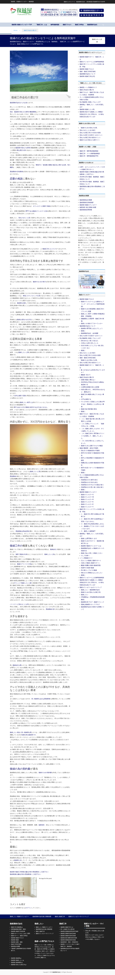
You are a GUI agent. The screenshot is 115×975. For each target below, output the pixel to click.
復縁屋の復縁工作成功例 (18, 931)
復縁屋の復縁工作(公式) (87, 76)
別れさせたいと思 (24, 218)
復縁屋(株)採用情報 (86, 210)
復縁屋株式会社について (87, 74)
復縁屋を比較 (21, 303)
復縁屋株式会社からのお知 (18, 102)
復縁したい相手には (26, 402)
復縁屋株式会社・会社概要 (89, 333)
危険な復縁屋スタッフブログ (90, 604)
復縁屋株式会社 (80, 2)
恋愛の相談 (16, 178)
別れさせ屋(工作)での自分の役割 (90, 132)
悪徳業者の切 (50, 609)
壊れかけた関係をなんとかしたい (92, 572)
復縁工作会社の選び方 (87, 90)
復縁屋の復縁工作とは (67, 927)
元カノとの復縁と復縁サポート (91, 560)
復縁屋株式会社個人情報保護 (42, 916)
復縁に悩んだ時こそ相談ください (92, 553)
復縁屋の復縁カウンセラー (88, 205)
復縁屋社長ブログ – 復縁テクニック (92, 602)
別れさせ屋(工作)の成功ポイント (90, 137)
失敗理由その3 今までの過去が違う (92, 485)
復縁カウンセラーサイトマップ (78, 916)
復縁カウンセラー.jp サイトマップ (91, 587)
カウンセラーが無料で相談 (41, 206)
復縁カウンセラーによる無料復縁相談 (92, 61)
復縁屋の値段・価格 (16, 942)
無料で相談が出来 (21, 554)
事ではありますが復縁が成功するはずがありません (30, 407)
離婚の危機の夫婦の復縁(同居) (91, 565)
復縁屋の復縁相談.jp (17, 962)
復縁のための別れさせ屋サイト (90, 140)
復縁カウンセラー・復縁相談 (25, 1)
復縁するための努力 (39, 281)
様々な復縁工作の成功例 (67, 929)
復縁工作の (16, 545)
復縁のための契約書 (45, 772)
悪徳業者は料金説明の (23, 531)
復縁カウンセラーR (87, 499)
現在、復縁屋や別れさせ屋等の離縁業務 (23, 112)
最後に (83, 331)
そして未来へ (85, 555)
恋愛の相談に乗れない (88, 379)
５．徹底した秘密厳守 (88, 531)
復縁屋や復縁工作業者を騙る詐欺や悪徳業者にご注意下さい (29, 872)
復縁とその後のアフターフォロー (92, 323)
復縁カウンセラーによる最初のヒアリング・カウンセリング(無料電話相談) (92, 304)
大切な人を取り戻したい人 (89, 343)
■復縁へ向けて (86, 375)
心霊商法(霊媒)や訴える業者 (90, 387)
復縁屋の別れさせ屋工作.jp (18, 964)
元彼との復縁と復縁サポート (90, 563)
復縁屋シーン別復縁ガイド (88, 87)
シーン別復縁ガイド (86, 558)
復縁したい (84, 594)
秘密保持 (41, 825)
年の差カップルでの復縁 (89, 570)
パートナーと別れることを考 (19, 604)
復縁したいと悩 (49, 554)
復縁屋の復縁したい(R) (87, 109)
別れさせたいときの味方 (87, 130)
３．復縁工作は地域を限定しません (92, 524)
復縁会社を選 (17, 665)
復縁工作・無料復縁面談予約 (89, 156)
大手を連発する (86, 399)
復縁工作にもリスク (49, 249)
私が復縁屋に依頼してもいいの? (90, 102)
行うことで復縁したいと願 (22, 583)
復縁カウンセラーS (87, 494)
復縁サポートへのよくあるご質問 (20, 933)
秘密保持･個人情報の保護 (88, 207)
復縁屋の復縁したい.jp (17, 960)
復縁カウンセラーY (87, 507)
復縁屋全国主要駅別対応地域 (69, 938)
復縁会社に (53, 549)
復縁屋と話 (17, 860)
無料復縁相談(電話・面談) (18, 929)
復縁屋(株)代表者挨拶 (86, 202)
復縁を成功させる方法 (24, 319)
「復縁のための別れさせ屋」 (89, 127)
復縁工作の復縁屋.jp (17, 927)
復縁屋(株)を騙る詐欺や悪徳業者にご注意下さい (25, 874)
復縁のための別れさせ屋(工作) (91, 592)
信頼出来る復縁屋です (28, 735)
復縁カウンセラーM (87, 497)
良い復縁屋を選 (26, 732)
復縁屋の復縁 (15, 940)
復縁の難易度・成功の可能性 (89, 448)
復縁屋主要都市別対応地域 (68, 933)
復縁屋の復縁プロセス (87, 69)
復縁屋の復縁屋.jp (16, 958)
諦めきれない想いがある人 (89, 340)
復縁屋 (13, 1)
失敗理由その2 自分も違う (89, 482)
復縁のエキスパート (69, 2)
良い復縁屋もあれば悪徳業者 (40, 699)
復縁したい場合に (15, 732)
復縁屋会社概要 (15, 946)
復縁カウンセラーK (87, 502)
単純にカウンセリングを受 (31, 295)
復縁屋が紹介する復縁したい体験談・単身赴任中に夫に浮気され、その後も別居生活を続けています (92, 114)
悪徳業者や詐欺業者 (16, 171)
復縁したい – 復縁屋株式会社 (90, 590)
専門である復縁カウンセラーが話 (36, 211)
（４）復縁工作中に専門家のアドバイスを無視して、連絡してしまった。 (92, 436)
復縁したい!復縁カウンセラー (19, 916)
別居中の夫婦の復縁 (87, 568)
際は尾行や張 (21, 150)
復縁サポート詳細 (97, 40)
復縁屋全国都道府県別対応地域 (69, 931)
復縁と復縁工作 (60, 916)
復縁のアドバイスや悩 (24, 564)
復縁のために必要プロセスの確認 (92, 445)
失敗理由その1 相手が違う (89, 480)
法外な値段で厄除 (20, 395)
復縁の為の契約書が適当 (89, 409)
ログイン (28, 908)
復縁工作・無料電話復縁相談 (89, 151)
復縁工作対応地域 (16, 944)
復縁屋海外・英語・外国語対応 (69, 942)
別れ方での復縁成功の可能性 (90, 450)
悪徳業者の (13, 476)
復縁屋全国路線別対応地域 (68, 940)
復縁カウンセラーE (87, 504)
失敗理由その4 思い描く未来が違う (92, 487)
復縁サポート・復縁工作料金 (19, 935)
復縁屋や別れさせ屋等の (23, 148)
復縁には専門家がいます (89, 538)
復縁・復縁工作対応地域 (87, 71)
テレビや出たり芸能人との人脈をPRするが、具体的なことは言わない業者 (93, 404)
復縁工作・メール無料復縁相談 (90, 153)
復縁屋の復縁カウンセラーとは (91, 546)
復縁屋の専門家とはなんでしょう (92, 328)
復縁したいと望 (24, 352)
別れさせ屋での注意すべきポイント (91, 135)
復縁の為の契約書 (20, 768)
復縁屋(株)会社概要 (86, 200)
